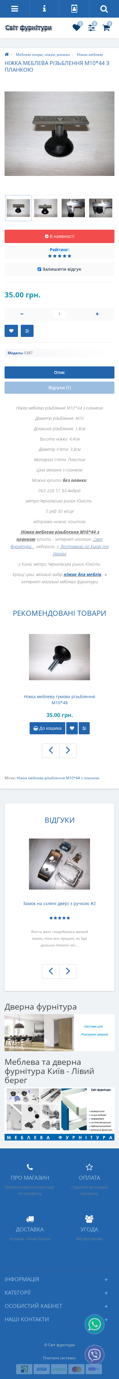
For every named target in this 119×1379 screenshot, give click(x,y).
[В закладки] (11, 331)
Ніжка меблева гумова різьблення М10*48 (59, 699)
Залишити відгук (61, 269)
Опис (59, 372)
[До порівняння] (84, 728)
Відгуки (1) (60, 387)
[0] (77, 29)
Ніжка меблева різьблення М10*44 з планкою (58, 777)
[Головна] (7, 54)
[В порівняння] (27, 331)
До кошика (50, 728)
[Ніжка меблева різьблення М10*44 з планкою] (59, 133)
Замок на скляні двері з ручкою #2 (59, 903)
